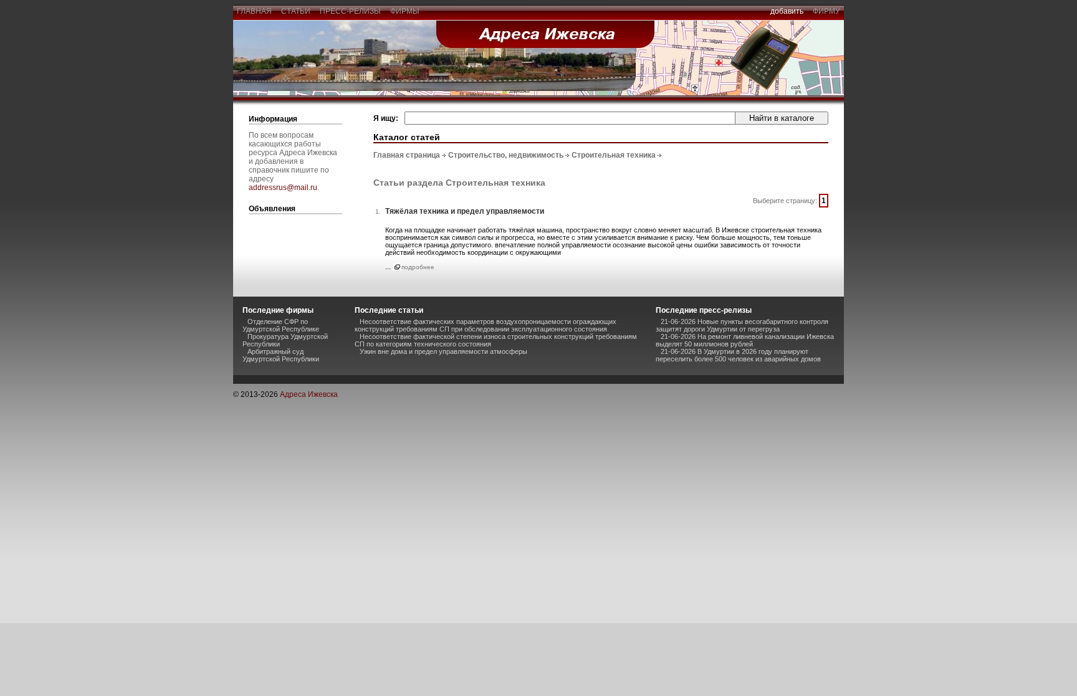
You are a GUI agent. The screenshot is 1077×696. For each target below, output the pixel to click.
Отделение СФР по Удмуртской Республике (280, 325)
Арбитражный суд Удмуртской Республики (280, 355)
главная (254, 11)
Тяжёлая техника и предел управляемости (464, 211)
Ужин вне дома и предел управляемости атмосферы (443, 351)
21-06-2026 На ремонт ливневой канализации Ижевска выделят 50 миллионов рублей (745, 340)
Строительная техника (614, 155)
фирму (826, 11)
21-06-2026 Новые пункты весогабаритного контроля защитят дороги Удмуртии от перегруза (742, 325)
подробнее (417, 267)
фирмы (404, 11)
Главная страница (406, 155)
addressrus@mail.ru (283, 187)
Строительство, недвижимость (505, 155)
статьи (295, 11)
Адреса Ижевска (309, 394)
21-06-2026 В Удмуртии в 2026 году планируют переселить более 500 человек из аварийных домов (738, 355)
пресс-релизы (350, 11)
